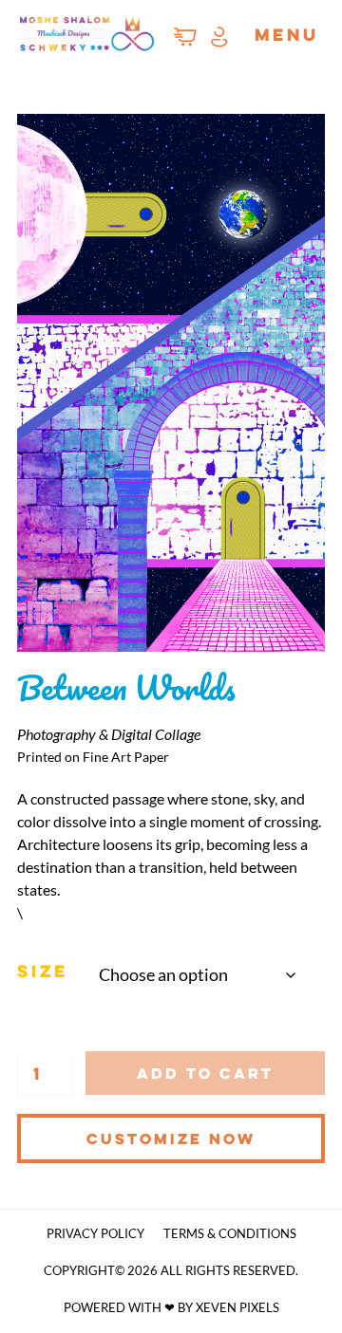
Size (42, 970)
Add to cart (205, 1073)
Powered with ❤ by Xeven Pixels (171, 1307)
